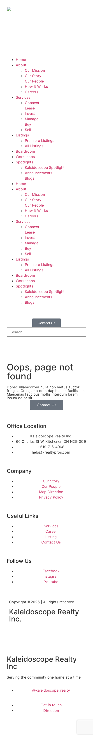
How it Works (36, 86)
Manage (31, 119)
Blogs (29, 178)
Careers (31, 92)
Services (23, 97)
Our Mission (35, 70)
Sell (28, 129)
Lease (30, 108)
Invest (30, 113)
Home (21, 59)
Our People (34, 81)
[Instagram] (27, 632)
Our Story (33, 75)
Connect (32, 102)
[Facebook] (14, 632)
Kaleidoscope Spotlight (45, 167)
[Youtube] (39, 632)
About (21, 65)
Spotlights (24, 162)
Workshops (25, 156)
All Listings (34, 146)
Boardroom (25, 151)
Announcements (38, 173)
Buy (28, 124)
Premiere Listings (39, 140)
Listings (22, 135)
